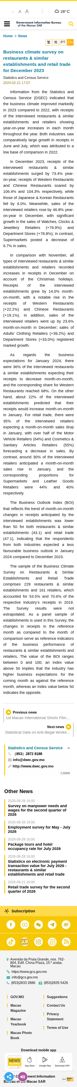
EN (70, 42)
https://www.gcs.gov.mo (29, 971)
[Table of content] (6, 24)
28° (65, 11)
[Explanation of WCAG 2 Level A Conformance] (67, 1079)
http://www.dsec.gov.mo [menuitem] (33, 766)
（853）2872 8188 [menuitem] (27, 754)
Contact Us (56, 1005)
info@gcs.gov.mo (25, 977)
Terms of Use (57, 1027)
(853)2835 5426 (56, 983)
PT (63, 42)
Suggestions (57, 997)
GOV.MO (17, 997)
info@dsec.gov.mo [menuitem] (28, 760)
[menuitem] (39, 748)
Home (8, 36)
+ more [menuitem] (65, 772)
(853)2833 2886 (23, 983)
